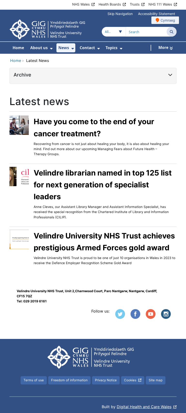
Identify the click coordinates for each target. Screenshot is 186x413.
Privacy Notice (106, 380)
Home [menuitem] (18, 47)
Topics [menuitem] (111, 47)
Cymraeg (168, 20)
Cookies (130, 380)
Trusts (135, 4)
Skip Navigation (120, 14)
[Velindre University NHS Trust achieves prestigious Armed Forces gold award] (19, 239)
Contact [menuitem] (87, 47)
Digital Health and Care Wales (144, 406)
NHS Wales (81, 4)
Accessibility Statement (156, 14)
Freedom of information (69, 380)
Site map (156, 380)
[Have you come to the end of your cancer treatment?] (19, 124)
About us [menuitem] (39, 47)
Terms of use (33, 380)
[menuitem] (51, 48)
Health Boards (110, 4)
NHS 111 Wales (160, 4)
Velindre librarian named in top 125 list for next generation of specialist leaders (103, 184)
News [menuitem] (63, 47)
